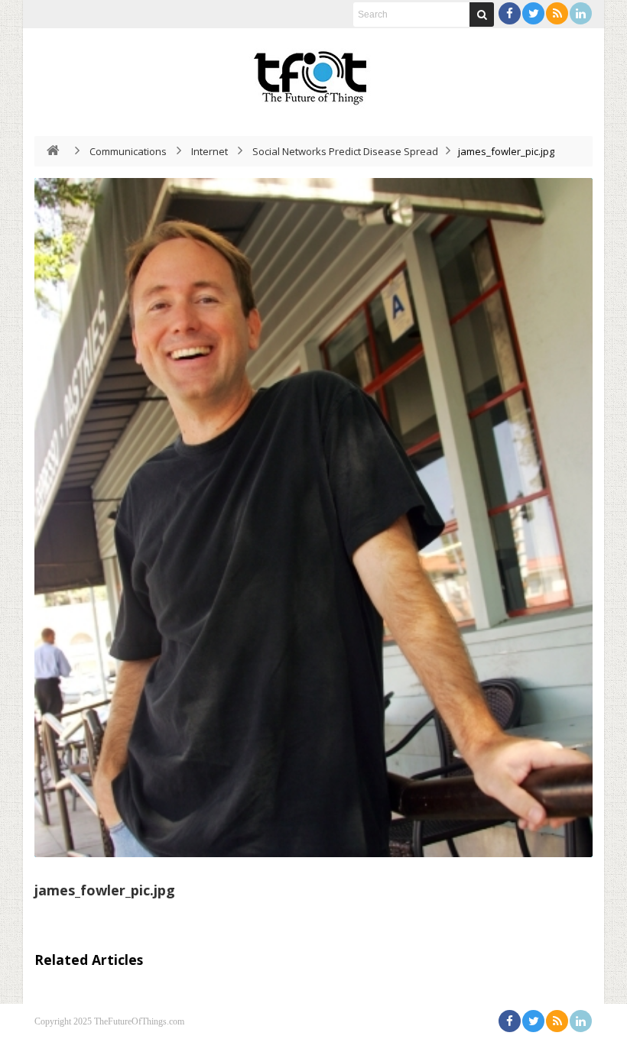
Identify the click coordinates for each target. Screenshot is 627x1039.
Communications (128, 151)
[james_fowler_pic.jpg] (313, 517)
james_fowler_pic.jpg (104, 890)
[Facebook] (509, 13)
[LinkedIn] (581, 13)
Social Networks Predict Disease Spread (345, 151)
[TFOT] (313, 72)
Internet (209, 151)
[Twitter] (533, 13)
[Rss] (557, 13)
